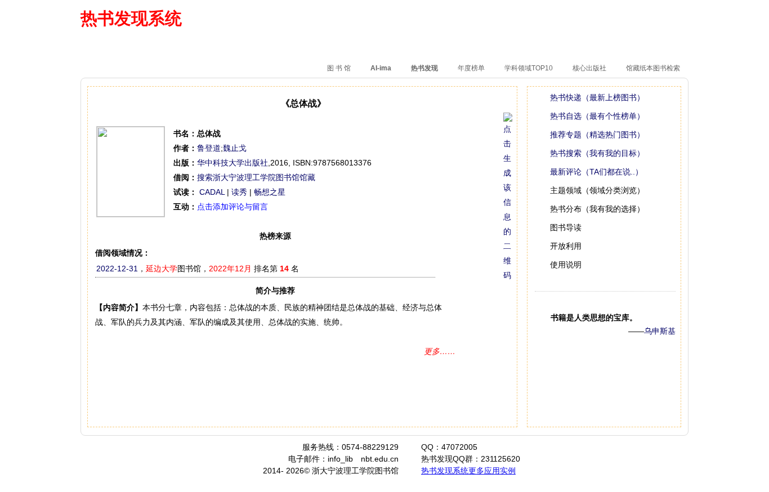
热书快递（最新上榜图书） (597, 97)
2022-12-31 (117, 268)
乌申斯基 (660, 331)
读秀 (239, 191)
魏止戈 (235, 148)
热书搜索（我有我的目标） (597, 153)
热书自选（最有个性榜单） (597, 115)
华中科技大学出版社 (232, 162)
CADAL (212, 191)
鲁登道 (209, 148)
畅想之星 (269, 191)
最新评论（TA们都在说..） (596, 171)
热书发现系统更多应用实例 (468, 470)
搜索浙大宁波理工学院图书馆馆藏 (256, 177)
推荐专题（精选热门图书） (597, 134)
